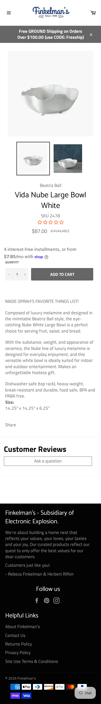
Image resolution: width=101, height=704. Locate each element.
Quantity (12, 262)
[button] (51, 222)
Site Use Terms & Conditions (31, 661)
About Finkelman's (22, 626)
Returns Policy (18, 644)
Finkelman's (26, 678)
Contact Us (15, 635)
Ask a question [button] (48, 461)
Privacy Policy (18, 652)
